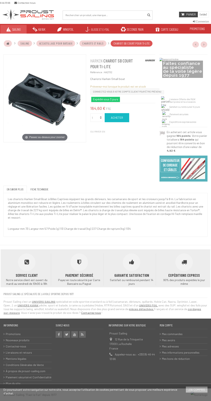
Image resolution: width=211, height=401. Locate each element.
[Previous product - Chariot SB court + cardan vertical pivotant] (195, 44)
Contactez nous (91, 312)
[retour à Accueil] (8, 43)
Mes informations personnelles (180, 352)
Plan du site (13, 383)
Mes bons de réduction (176, 358)
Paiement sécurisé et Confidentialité (28, 377)
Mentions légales (16, 358)
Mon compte (166, 325)
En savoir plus (15, 189)
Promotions (13, 334)
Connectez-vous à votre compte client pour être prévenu (127, 91)
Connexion (202, 21)
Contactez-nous (16, 346)
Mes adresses (170, 346)
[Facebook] (59, 334)
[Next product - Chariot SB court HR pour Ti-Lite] (203, 44)
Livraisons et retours (19, 352)
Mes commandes (172, 334)
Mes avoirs (168, 340)
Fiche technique (39, 189)
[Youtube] (74, 334)
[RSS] (82, 334)
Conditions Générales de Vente (25, 365)
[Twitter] (66, 334)
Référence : (96, 72)
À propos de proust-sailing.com (25, 371)
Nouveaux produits (17, 340)
